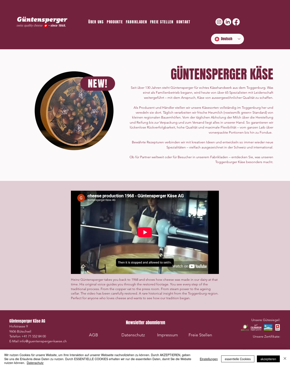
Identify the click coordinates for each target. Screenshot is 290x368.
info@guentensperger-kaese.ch (43, 341)
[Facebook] (236, 21)
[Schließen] (284, 359)
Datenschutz (35, 363)
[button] (145, 323)
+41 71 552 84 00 (33, 336)
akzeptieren (268, 359)
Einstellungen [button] (209, 359)
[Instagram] (219, 21)
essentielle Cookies (238, 359)
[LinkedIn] (227, 21)
